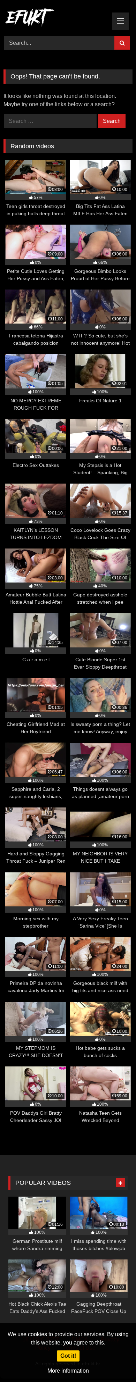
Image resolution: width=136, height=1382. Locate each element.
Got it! (68, 1356)
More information (68, 1371)
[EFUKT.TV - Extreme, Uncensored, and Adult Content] (55, 19)
